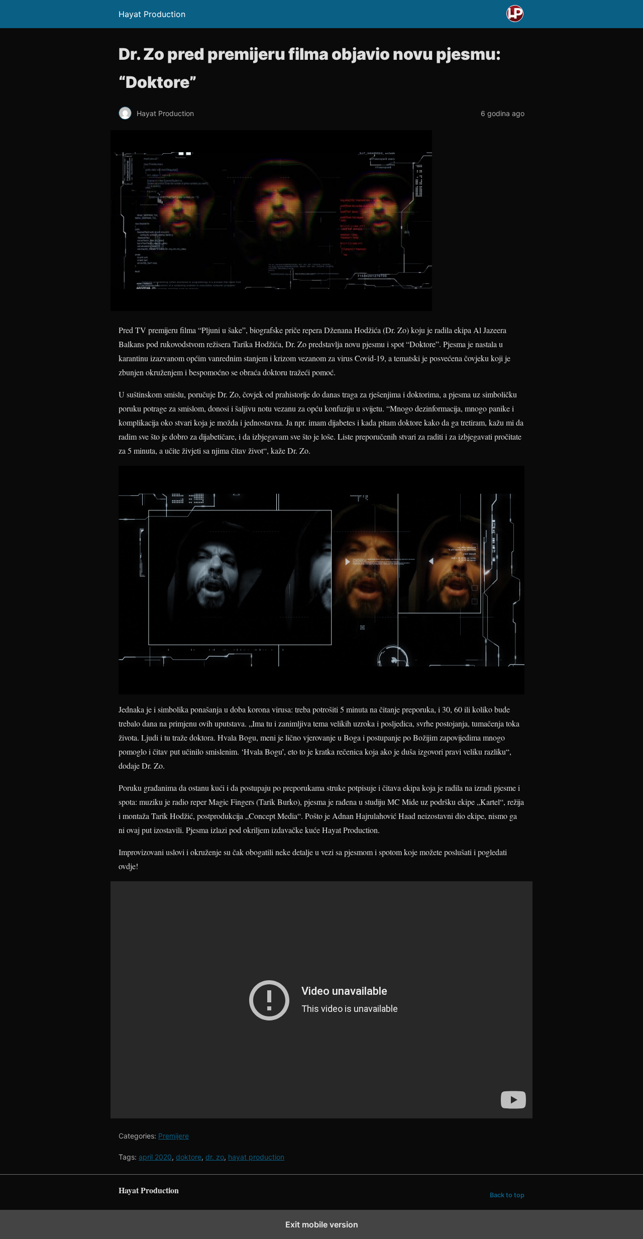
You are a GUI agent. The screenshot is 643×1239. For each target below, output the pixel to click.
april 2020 (155, 1157)
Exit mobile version (321, 1224)
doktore (188, 1157)
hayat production (256, 1157)
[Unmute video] (321, 1000)
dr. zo (214, 1157)
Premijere (173, 1135)
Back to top (507, 1195)
